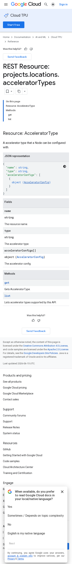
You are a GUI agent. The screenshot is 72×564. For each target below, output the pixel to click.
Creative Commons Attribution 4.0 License (45, 345)
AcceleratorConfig (36, 182)
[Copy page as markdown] (19, 91)
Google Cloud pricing (15, 387)
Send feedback (17, 56)
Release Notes (11, 427)
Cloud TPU (19, 15)
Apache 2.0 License (57, 349)
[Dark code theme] (65, 166)
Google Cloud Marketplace (18, 393)
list (7, 296)
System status (11, 433)
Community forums (14, 415)
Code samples (11, 461)
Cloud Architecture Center (18, 467)
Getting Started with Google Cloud (22, 455)
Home (6, 37)
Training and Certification (17, 473)
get (6, 282)
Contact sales (11, 399)
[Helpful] (25, 49)
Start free (13, 24)
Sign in (63, 4)
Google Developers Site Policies (41, 353)
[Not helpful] (31, 49)
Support (7, 421)
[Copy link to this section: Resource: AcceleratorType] (61, 133)
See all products (12, 381)
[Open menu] (6, 4)
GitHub (7, 449)
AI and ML (40, 37)
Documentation (22, 37)
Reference (13, 41)
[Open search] (46, 4)
